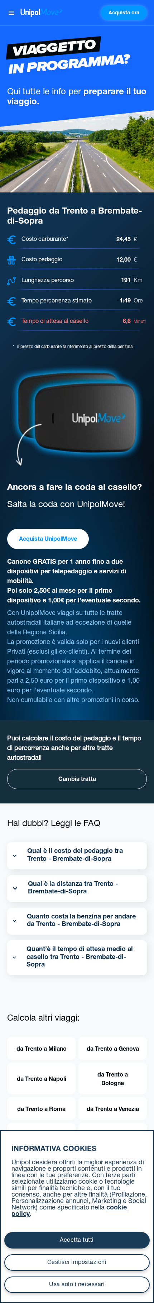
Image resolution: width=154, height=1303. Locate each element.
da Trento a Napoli (41, 1080)
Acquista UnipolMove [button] (48, 540)
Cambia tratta (77, 780)
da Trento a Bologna (112, 1080)
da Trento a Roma (41, 1110)
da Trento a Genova (113, 1050)
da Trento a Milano (41, 1050)
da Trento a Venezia (113, 1110)
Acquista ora (124, 13)
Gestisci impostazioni (77, 1263)
